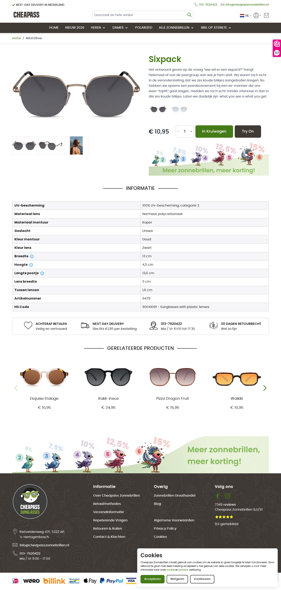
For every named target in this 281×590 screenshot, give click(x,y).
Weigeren (177, 579)
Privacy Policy (165, 528)
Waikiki (237, 399)
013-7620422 (30, 553)
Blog (157, 503)
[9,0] (277, 44)
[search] (189, 15)
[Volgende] (265, 388)
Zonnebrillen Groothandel (174, 495)
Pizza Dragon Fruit (172, 399)
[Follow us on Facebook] (220, 496)
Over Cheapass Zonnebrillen (116, 495)
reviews (229, 504)
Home (16, 38)
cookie (170, 570)
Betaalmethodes (107, 503)
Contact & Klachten (109, 536)
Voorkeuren (202, 579)
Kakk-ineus (108, 399)
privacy (183, 570)
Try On (248, 131)
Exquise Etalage (44, 399)
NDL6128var (34, 38)
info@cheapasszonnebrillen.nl (44, 545)
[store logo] (26, 15)
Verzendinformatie (108, 512)
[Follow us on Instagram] (227, 496)
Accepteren (152, 579)
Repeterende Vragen (110, 520)
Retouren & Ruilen (107, 528)
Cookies (160, 536)
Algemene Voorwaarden (174, 520)
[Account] (256, 15)
